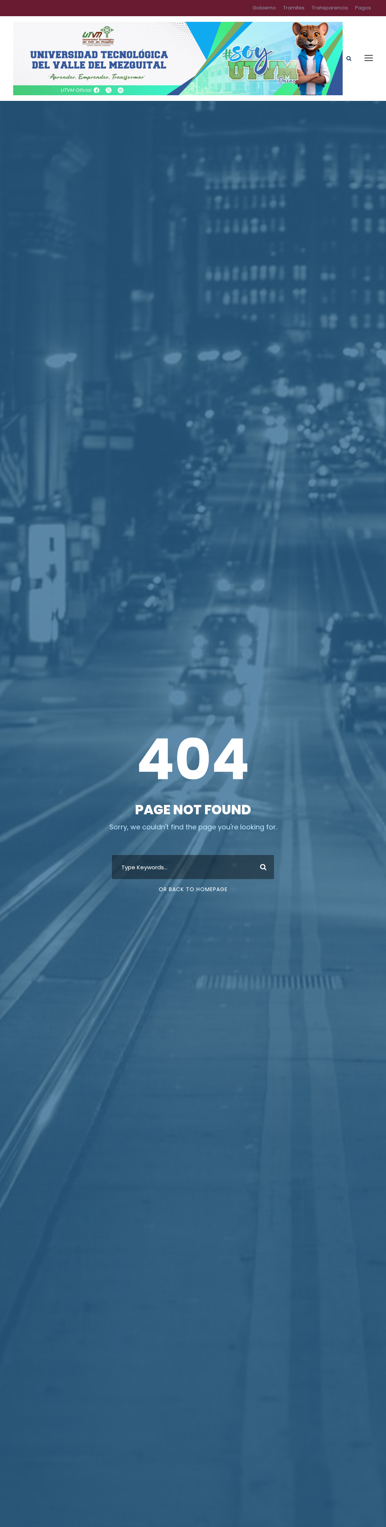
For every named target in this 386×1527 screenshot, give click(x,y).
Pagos (363, 7)
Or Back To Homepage (193, 889)
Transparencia (330, 7)
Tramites (294, 7)
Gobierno (264, 7)
